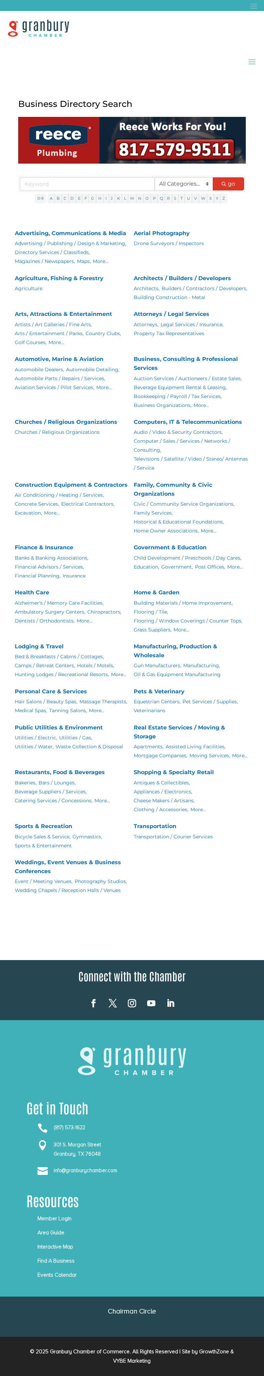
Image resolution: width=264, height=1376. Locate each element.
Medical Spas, (31, 710)
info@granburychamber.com (85, 1170)
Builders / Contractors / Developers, (204, 288)
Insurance (74, 576)
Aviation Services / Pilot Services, (54, 387)
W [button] (203, 198)
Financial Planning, (37, 576)
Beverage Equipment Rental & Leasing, (180, 387)
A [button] (51, 198)
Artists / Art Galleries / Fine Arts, (53, 324)
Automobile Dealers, (39, 369)
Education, (146, 567)
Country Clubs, (103, 333)
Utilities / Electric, (36, 737)
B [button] (58, 198)
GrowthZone (214, 1351)
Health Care (32, 592)
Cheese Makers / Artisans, (164, 800)
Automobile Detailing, (92, 369)
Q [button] (161, 198)
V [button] (195, 198)
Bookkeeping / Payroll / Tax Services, (178, 396)
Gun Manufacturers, (157, 665)
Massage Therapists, (103, 701)
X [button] (210, 198)
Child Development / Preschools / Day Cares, (187, 558)
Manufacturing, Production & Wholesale (175, 651)
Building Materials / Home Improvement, (183, 603)
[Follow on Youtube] (151, 1003)
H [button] (99, 198)
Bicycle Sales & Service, (42, 836)
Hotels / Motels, (95, 665)
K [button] (118, 198)
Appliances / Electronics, (163, 791)
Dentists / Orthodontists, (45, 621)
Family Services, (153, 513)
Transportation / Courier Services (173, 836)
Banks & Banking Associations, (51, 558)
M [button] (132, 198)
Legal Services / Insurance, (192, 324)
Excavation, (28, 513)
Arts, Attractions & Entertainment (63, 314)
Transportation (155, 826)
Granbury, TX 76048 (77, 1154)
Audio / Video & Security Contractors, (178, 432)
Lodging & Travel (39, 646)
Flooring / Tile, (151, 612)
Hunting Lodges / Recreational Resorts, (62, 674)
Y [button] (217, 198)
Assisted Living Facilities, (196, 746)
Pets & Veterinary (159, 691)
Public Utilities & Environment (59, 727)
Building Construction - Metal (169, 297)
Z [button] (223, 198)
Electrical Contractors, (87, 504)
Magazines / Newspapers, (45, 261)
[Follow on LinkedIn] (170, 1003)
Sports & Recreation (43, 826)
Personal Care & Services (51, 691)
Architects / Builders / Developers (182, 278)
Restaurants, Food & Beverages (60, 772)
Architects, (147, 288)
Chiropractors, (104, 612)
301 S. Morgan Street (77, 1145)
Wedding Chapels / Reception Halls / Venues (68, 890)
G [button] (92, 198)
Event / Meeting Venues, (44, 881)
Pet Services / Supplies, (210, 701)
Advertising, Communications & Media (70, 233)
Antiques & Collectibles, (162, 782)
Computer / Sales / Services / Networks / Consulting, (182, 445)
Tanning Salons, (68, 710)
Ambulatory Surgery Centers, (50, 612)
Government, (177, 567)
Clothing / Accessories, (161, 809)
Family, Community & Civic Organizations (173, 489)
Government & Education (170, 547)
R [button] (168, 198)
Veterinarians (149, 710)
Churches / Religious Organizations (66, 422)
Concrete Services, (37, 504)
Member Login (54, 1218)
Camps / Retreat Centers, (45, 665)
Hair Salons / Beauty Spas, (46, 701)
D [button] (72, 198)
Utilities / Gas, (75, 737)
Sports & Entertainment (43, 845)
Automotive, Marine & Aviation (59, 359)
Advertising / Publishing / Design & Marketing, (70, 243)
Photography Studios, (101, 881)
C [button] (65, 198)
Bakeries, (25, 782)
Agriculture (28, 288)
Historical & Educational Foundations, (179, 522)
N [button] (139, 198)
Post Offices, (210, 567)
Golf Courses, (30, 342)
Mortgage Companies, (160, 755)
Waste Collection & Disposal (89, 746)
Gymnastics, (87, 836)
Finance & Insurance (44, 547)
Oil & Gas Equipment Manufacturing (177, 674)
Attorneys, (146, 324)
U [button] (188, 198)
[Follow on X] (112, 1003)
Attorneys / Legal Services (171, 314)
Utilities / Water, (34, 746)
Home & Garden (156, 592)
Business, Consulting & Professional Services (186, 363)
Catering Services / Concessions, (53, 800)
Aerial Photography (162, 233)
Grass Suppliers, (153, 629)
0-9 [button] (40, 198)
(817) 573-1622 (69, 1127)
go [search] (231, 183)
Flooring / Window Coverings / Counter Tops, (188, 621)
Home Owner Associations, (166, 530)
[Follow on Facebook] (93, 1003)
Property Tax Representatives (169, 333)
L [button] (125, 198)
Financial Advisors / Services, (49, 567)
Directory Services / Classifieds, (52, 252)
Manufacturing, (201, 665)
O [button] (146, 198)
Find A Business (56, 1260)
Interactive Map (55, 1246)
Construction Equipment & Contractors (71, 485)
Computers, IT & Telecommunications (188, 422)
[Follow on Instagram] (132, 1003)
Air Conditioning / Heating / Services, (59, 495)
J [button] (112, 198)
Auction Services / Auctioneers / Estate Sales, (188, 378)
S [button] (175, 198)
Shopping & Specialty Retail (174, 772)
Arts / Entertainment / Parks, (49, 333)
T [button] (181, 198)
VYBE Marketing (132, 1360)
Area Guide (50, 1232)
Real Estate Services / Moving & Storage (179, 732)
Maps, (84, 261)
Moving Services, (209, 755)
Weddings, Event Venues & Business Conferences (68, 866)
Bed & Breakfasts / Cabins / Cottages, (59, 656)
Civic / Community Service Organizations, (184, 504)
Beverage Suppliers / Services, (51, 791)
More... (100, 261)
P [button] (154, 198)
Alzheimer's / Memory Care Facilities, (59, 603)
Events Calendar (57, 1275)
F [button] (86, 198)
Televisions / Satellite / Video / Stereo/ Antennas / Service (191, 463)
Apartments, (149, 746)
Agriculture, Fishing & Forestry (59, 278)
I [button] (106, 198)
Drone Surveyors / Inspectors (169, 243)
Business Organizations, (162, 405)
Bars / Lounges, (57, 782)
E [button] (79, 198)
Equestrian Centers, (157, 701)
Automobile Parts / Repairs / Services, (60, 378)
